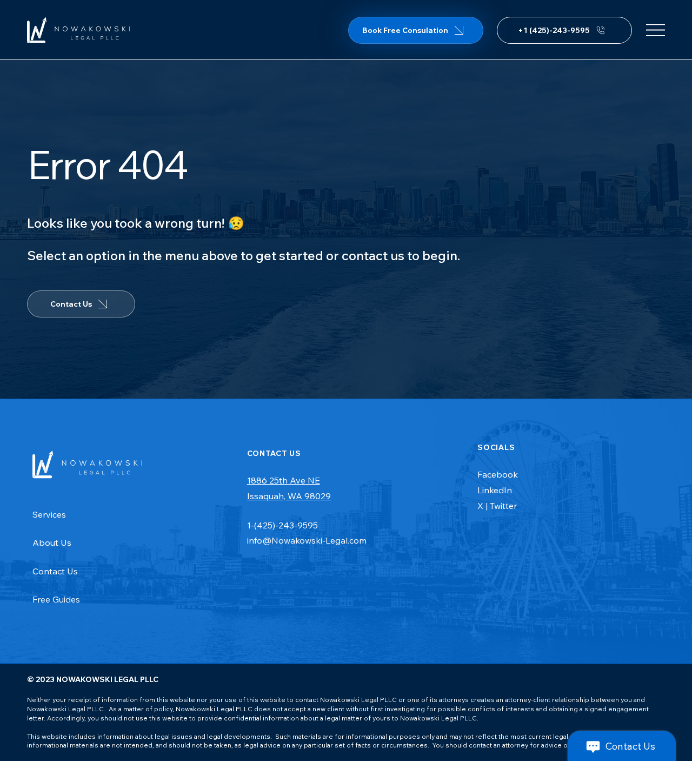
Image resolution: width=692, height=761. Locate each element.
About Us (51, 542)
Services (49, 514)
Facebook (497, 474)
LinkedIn (494, 490)
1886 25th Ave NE (283, 480)
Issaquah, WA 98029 (289, 496)
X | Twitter (497, 505)
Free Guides (56, 599)
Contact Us (55, 571)
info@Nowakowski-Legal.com (307, 540)
